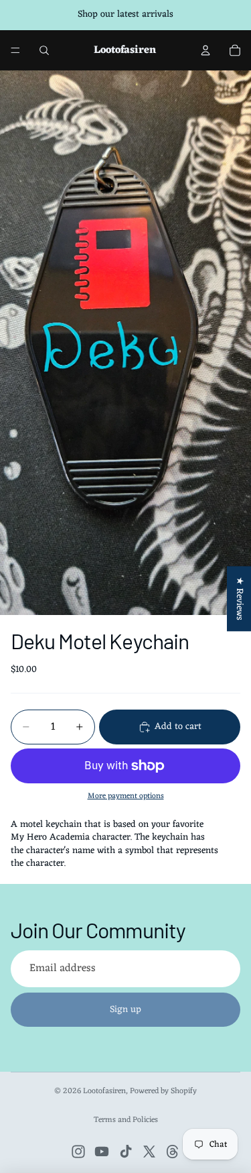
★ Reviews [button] (239, 598)
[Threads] (173, 1151)
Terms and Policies (126, 1120)
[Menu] (15, 50)
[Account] (205, 50)
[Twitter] (149, 1151)
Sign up (125, 1009)
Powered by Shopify (163, 1091)
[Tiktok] (126, 1151)
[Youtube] (102, 1151)
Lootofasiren (104, 1091)
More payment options (126, 796)
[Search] (44, 50)
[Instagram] (78, 1151)
